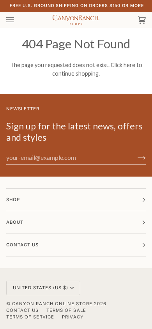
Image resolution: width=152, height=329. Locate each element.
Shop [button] (13, 199)
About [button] (14, 222)
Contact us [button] (22, 245)
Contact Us (22, 310)
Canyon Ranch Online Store (52, 303)
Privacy (72, 317)
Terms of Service (30, 317)
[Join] (135, 157)
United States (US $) (41, 287)
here (129, 65)
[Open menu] (18, 20)
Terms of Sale (66, 310)
